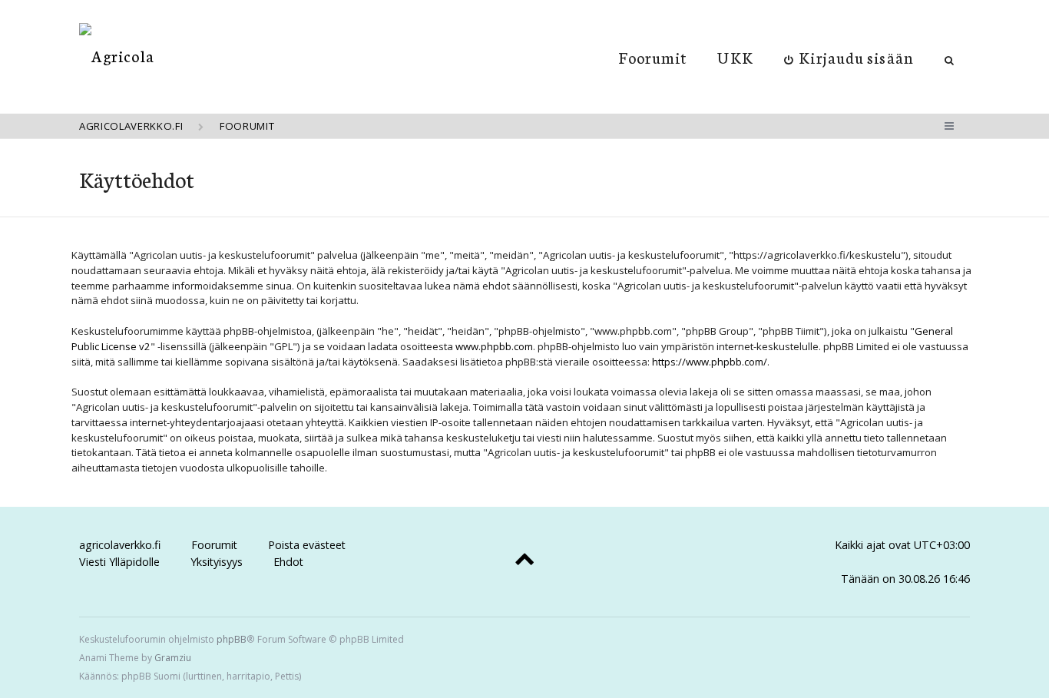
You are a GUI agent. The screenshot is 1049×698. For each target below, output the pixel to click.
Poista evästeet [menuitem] (307, 545)
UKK (735, 57)
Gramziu (172, 657)
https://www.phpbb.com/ (709, 362)
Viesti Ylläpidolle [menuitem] (119, 561)
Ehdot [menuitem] (288, 561)
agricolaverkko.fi (119, 545)
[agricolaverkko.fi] (116, 55)
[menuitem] (849, 57)
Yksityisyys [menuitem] (216, 561)
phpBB (232, 639)
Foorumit (653, 57)
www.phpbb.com (494, 346)
